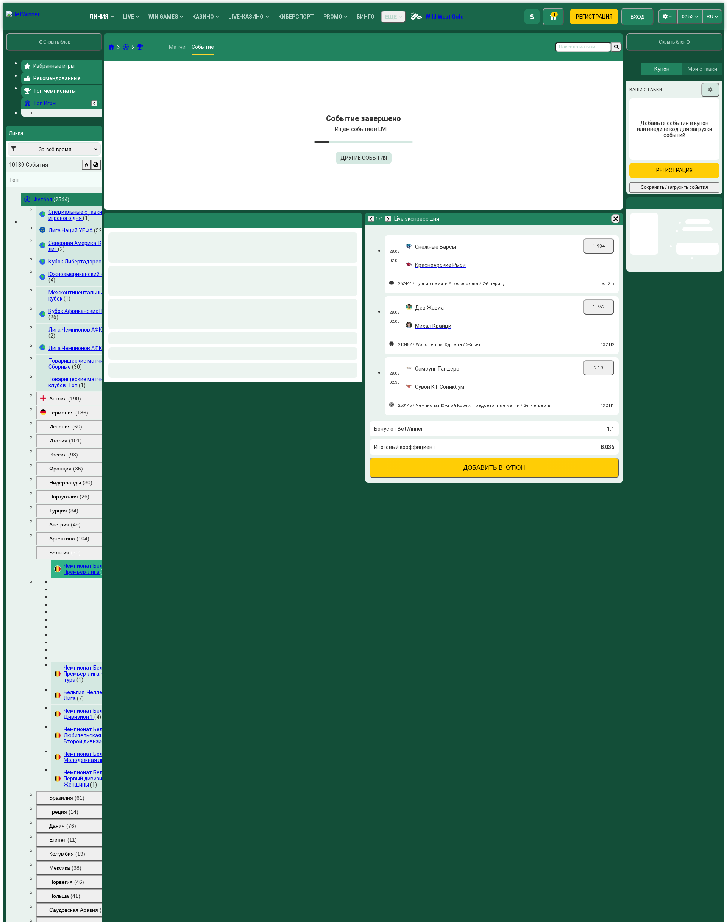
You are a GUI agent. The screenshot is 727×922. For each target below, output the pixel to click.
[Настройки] (710, 153)
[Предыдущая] (94, 103)
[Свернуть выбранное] (86, 211)
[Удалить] (615, 218)
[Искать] (616, 47)
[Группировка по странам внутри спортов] (96, 211)
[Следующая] (388, 219)
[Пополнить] (532, 16)
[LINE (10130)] (111, 47)
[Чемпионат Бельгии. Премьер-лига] (139, 47)
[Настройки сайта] (667, 16)
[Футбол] (125, 47)
